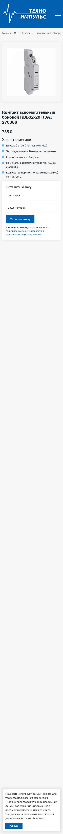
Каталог (26, 33)
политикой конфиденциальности (24, 231)
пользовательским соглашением (23, 234)
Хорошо (14, 825)
